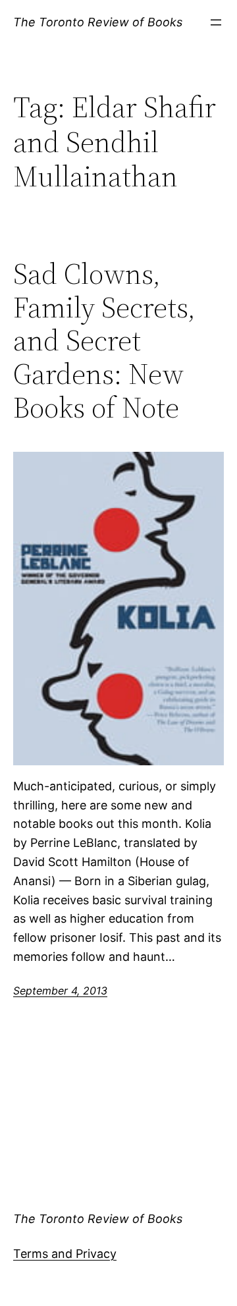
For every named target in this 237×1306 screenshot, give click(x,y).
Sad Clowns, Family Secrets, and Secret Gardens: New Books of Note (104, 341)
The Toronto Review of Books (97, 22)
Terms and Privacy (65, 1254)
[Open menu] (216, 22)
